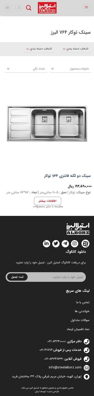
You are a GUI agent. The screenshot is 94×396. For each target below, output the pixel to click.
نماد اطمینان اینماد (78, 329)
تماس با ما (82, 302)
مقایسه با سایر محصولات (48, 206)
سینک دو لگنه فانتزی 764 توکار (67, 176)
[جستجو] (28, 7)
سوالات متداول (80, 320)
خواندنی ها (82, 311)
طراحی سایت (53, 391)
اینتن (37, 391)
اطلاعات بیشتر (47, 201)
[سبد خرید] (7, 7)
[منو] (86, 7)
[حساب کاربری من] (18, 7)
